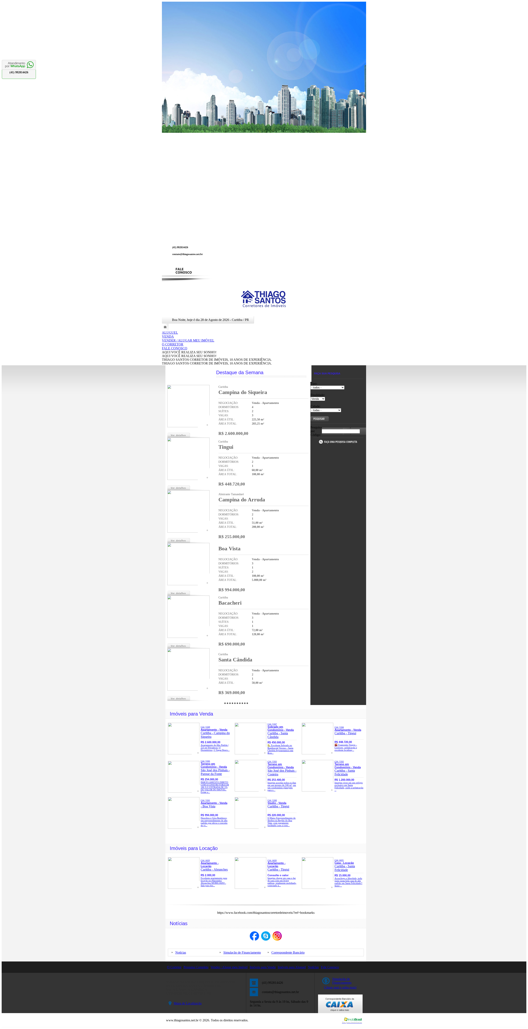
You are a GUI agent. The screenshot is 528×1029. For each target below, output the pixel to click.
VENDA (168, 336)
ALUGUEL (170, 332)
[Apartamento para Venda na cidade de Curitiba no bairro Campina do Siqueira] (188, 426)
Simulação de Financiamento (242, 952)
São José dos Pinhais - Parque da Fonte (215, 768)
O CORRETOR (172, 344)
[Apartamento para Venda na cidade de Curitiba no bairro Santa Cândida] (188, 689)
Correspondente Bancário (288, 952)
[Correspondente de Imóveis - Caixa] (340, 1012)
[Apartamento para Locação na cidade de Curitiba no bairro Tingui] (250, 887)
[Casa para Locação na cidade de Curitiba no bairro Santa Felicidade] (317, 887)
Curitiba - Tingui (348, 730)
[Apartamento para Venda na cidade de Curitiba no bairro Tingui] (188, 479)
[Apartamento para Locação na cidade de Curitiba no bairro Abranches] (183, 887)
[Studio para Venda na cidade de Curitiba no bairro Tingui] (250, 827)
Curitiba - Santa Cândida (281, 731)
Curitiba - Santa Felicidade (348, 768)
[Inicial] (264, 307)
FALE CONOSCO (174, 348)
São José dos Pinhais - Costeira (282, 768)
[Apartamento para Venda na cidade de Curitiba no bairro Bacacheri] (188, 637)
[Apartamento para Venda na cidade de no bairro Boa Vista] (188, 584)
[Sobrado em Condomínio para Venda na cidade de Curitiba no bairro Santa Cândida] (250, 753)
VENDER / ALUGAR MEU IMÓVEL (188, 340)
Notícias (180, 952)
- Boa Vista (214, 803)
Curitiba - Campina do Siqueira (215, 732)
